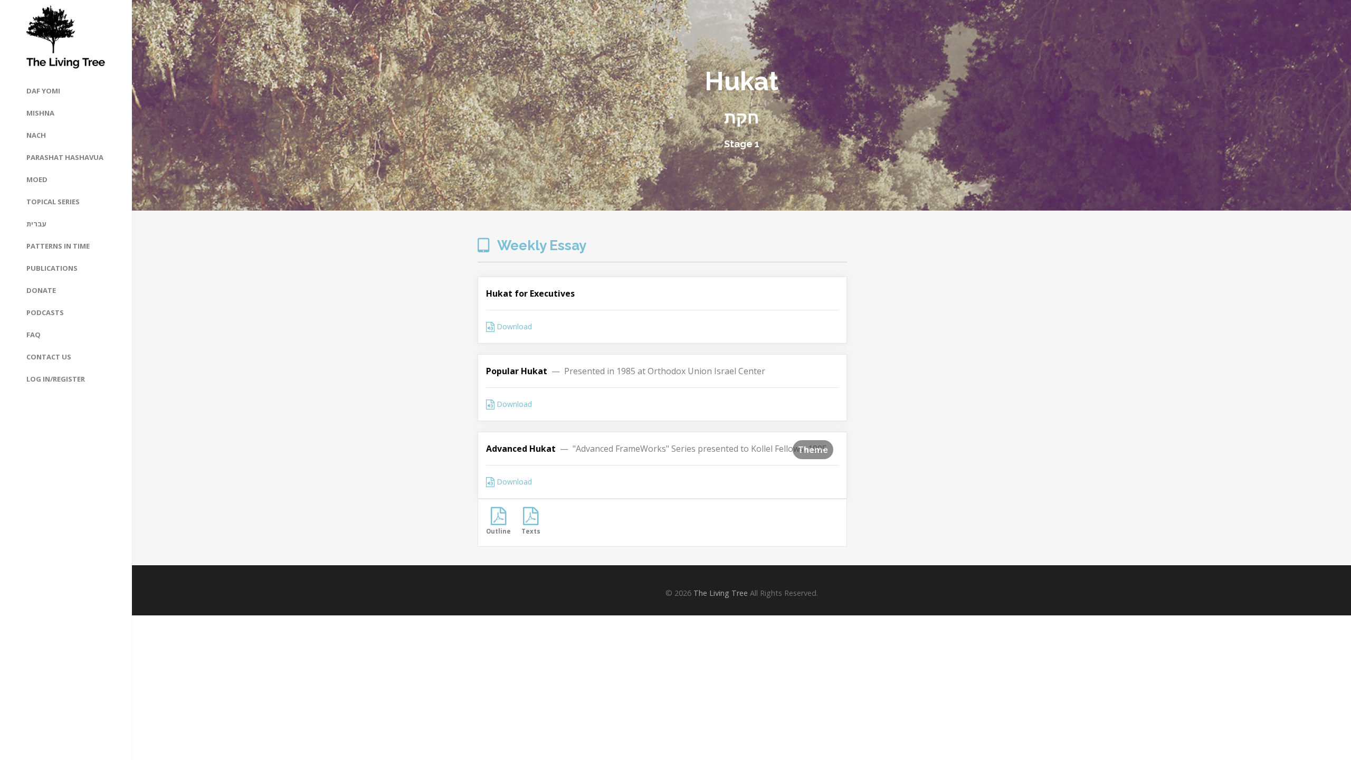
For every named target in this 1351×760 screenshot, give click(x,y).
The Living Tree (720, 593)
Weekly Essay (540, 245)
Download (513, 326)
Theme (813, 449)
